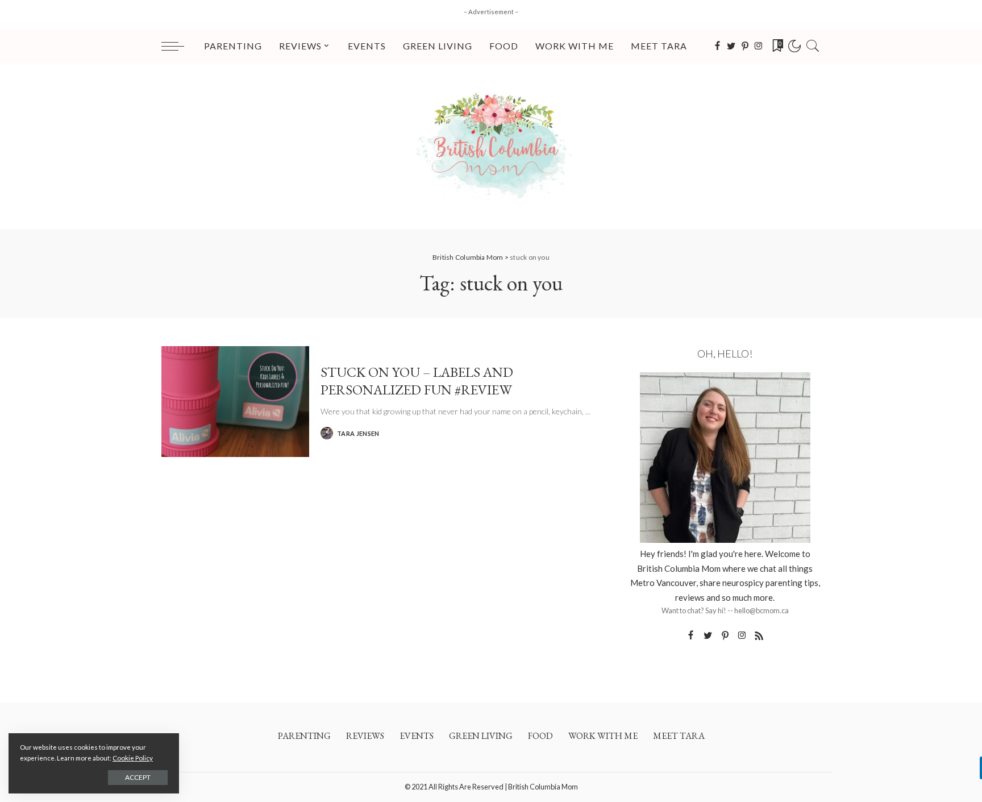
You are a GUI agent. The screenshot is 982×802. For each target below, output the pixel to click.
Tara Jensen (358, 433)
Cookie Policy (133, 758)
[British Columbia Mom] (491, 146)
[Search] (813, 46)
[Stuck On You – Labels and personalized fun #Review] (235, 401)
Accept (138, 777)
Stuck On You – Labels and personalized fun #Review (417, 380)
